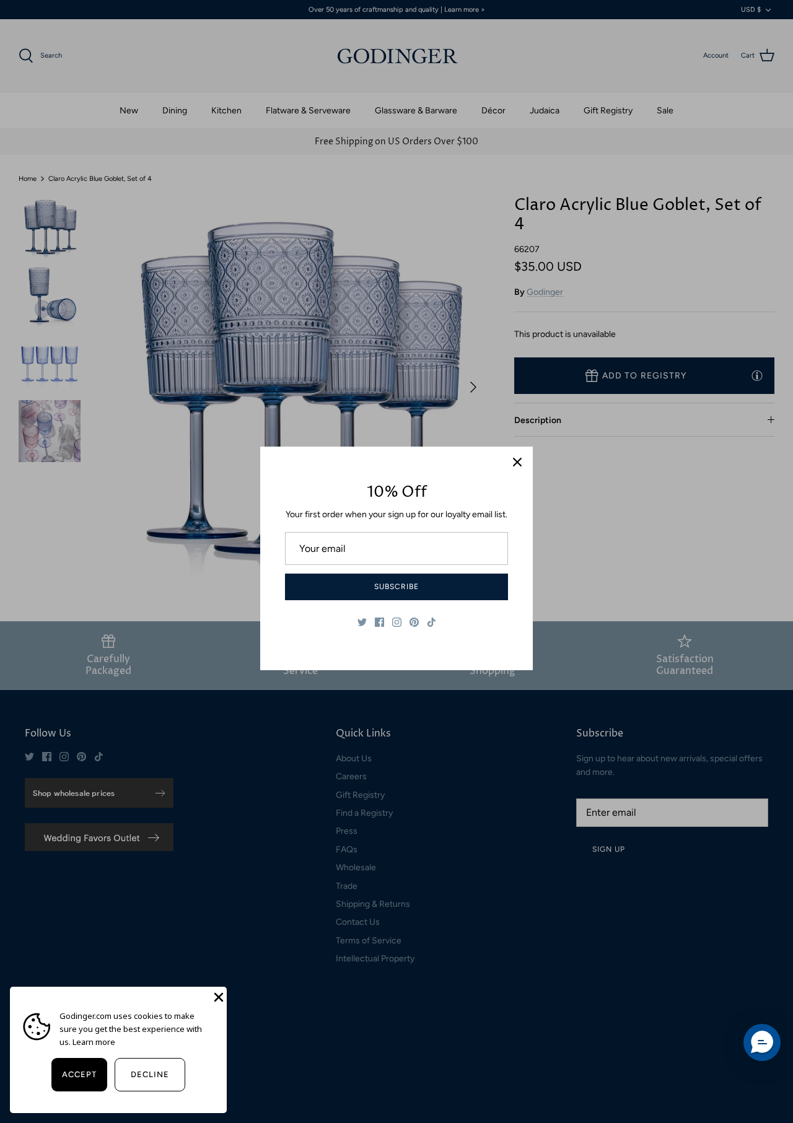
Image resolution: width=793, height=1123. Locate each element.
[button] (762, 1042)
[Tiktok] (431, 622)
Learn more (93, 1041)
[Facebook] (379, 622)
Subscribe (396, 586)
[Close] (517, 462)
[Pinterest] (414, 622)
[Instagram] (396, 622)
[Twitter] (362, 622)
